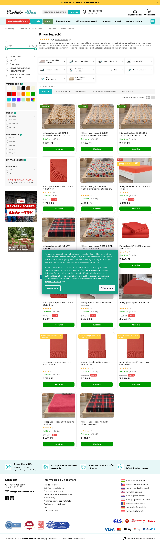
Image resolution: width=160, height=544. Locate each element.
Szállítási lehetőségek (54, 488)
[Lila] (18, 100)
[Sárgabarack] (8, 105)
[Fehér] (8, 88)
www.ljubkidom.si (134, 492)
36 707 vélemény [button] (61, 39)
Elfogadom (107, 288)
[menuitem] (18, 21)
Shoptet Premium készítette (141, 538)
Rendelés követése (53, 485)
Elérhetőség (49, 497)
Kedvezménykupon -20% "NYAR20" (22, 69)
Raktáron (22, 57)
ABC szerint (127, 91)
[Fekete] (23, 88)
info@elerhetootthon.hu (22, 492)
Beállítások (53, 288)
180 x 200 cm (22, 127)
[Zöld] (33, 94)
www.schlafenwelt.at (135, 511)
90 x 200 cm (22, 116)
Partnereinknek (51, 510)
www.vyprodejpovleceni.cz (138, 484)
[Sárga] (28, 94)
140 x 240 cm (22, 120)
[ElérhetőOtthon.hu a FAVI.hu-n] (29, 525)
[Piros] (13, 94)
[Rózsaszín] (18, 94)
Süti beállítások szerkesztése (72, 539)
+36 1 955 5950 (17, 485)
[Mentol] (23, 100)
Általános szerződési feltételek (58, 501)
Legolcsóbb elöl (62, 91)
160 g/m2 (22, 149)
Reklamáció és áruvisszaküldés (58, 494)
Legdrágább (80, 91)
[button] (70, 40)
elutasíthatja (103, 276)
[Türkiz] (8, 100)
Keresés (74, 12)
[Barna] (28, 88)
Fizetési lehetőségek (53, 491)
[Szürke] (18, 88)
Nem (22, 173)
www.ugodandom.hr (135, 496)
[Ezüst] (13, 105)
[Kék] (13, 100)
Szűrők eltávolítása (19, 180)
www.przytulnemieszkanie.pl (139, 499)
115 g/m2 (22, 138)
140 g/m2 (22, 141)
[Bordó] (8, 94)
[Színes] (33, 99)
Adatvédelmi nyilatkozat (55, 504)
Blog (46, 507)
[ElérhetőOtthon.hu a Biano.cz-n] (40, 525)
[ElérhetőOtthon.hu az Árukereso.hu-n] (13, 525)
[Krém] (13, 88)
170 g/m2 (22, 153)
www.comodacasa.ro (135, 503)
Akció (22, 60)
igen (22, 170)
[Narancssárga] (23, 94)
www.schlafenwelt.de (136, 507)
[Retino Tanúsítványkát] (58, 525)
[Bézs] (33, 88)
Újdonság (22, 64)
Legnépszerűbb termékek (103, 91)
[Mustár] (28, 100)
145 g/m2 (22, 145)
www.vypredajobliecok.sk (137, 488)
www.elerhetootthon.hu (137, 480)
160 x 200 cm (22, 124)
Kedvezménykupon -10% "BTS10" (22, 76)
